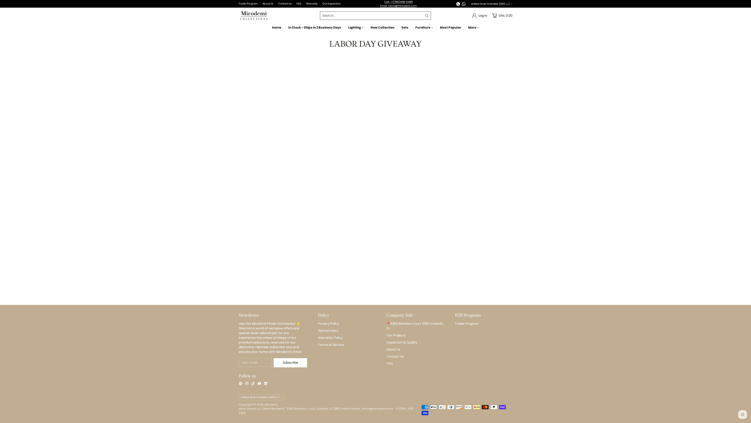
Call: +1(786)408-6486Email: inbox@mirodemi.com (398, 4)
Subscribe (290, 362)
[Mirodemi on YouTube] (259, 384)
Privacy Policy (328, 323)
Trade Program (467, 323)
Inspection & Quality (401, 342)
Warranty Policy (330, 337)
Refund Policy (328, 330)
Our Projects (396, 335)
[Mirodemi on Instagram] (246, 384)
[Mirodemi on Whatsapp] (464, 4)
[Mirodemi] (254, 15)
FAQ (389, 363)
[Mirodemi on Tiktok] (253, 384)
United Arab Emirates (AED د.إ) (490, 4)
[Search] (426, 16)
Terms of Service (331, 345)
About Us (393, 349)
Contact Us (395, 356)
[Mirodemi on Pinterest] (240, 384)
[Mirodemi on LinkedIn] (265, 384)
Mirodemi (271, 405)
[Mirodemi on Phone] (458, 4)
